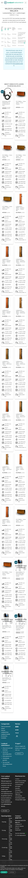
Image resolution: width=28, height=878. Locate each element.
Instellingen (12, 872)
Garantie (17, 788)
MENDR (7, 802)
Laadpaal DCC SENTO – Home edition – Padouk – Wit (20, 468)
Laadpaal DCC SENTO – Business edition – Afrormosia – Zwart (20, 261)
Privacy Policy (18, 792)
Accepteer (4, 872)
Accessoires (4, 736)
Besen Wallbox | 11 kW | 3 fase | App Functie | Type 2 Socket (20, 574)
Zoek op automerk (6, 726)
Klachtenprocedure (20, 797)
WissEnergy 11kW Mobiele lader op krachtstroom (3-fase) (6, 103)
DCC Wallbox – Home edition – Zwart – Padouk (7, 573)
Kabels (3, 728)
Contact (17, 778)
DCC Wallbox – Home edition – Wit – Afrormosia (21, 156)
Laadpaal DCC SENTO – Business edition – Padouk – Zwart (6, 261)
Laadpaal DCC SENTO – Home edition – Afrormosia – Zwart (20, 363)
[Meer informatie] (2, 30)
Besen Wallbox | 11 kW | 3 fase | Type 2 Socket (6, 627)
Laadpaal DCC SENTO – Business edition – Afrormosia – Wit (20, 312)
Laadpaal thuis (4, 732)
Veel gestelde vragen (20, 799)
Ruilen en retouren (19, 782)
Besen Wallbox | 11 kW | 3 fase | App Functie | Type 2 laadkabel (20, 627)
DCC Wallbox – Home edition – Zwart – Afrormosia (21, 521)
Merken (3, 730)
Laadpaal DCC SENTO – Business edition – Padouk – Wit (20, 208)
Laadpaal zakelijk (5, 734)
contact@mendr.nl (21, 835)
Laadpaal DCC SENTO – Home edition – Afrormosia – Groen (6, 363)
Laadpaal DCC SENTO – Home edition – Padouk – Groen (6, 416)
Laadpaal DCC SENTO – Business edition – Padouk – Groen (6, 312)
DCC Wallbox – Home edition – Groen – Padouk (21, 103)
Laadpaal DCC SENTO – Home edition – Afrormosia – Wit (6, 468)
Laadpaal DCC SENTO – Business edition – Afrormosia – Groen (20, 416)
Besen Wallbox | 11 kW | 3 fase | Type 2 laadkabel (6, 679)
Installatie (3, 738)
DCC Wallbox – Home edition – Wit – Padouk (7, 156)
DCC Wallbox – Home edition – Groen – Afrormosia (7, 208)
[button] (2, 2)
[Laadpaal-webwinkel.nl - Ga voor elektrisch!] (13, 2)
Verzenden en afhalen (20, 780)
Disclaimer (18, 790)
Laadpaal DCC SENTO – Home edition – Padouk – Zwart (6, 521)
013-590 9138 (21, 833)
